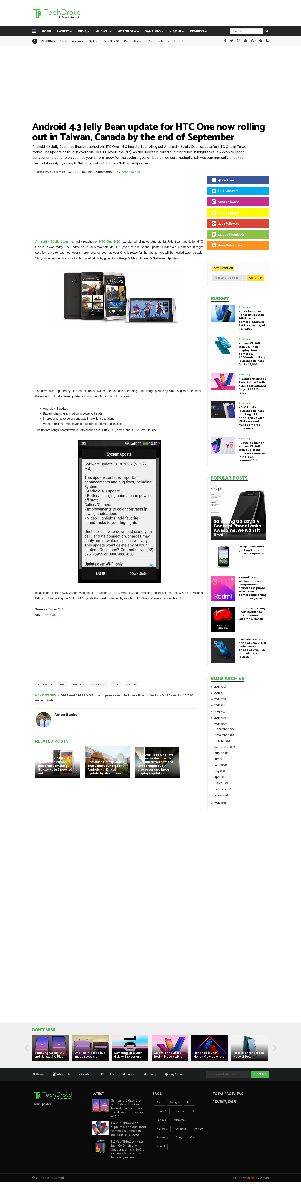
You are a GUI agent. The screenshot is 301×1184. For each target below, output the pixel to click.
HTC (117, 241)
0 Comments (102, 172)
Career (131, 1074)
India (82, 31)
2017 (217, 699)
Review (198, 1129)
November (221, 735)
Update (131, 684)
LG (193, 1111)
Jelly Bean (60, 241)
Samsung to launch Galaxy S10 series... (128, 1054)
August (219, 753)
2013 (217, 724)
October (220, 741)
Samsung (153, 31)
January (219, 795)
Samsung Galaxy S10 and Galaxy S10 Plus (49, 1054)
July (217, 759)
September (222, 747)
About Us (63, 1074)
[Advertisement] (171, 13)
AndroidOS (50, 615)
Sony (179, 1137)
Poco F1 (179, 41)
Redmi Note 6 (134, 41)
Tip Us (109, 1074)
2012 (217, 803)
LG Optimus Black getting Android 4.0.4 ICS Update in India (252, 552)
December (221, 729)
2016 (217, 705)
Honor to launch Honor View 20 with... (209, 1054)
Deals (63, 41)
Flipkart (94, 41)
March (218, 783)
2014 (217, 717)
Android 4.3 (43, 241)
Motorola (126, 31)
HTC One (105, 241)
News (115, 684)
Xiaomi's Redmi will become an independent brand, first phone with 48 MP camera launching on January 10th (252, 588)
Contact (86, 1074)
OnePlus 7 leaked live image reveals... (89, 1054)
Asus (159, 1102)
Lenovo (161, 1120)
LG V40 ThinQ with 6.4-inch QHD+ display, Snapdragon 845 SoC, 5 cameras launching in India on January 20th (127, 1149)
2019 (217, 686)
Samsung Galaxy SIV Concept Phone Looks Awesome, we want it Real (237, 528)
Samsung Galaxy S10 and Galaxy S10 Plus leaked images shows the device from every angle (127, 1108)
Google (174, 1102)
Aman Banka (131, 172)
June (217, 765)
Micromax (180, 1120)
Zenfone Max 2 (158, 41)
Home (46, 31)
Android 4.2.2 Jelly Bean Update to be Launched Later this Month (252, 614)
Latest (63, 31)
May (217, 771)
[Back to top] (291, 1168)
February (220, 789)
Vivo (193, 1137)
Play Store (175, 1074)
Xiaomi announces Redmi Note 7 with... (168, 1054)
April (217, 777)
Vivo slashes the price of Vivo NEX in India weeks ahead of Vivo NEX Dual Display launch (252, 648)
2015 (217, 711)
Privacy (151, 1074)
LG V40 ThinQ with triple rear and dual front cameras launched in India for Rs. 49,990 (128, 1129)
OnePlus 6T (111, 41)
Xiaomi (175, 31)
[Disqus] (116, 839)
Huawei (102, 31)
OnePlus (180, 1129)
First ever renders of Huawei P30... (249, 1054)
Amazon (78, 41)
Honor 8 (161, 1111)
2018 (217, 692)
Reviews (197, 31)
